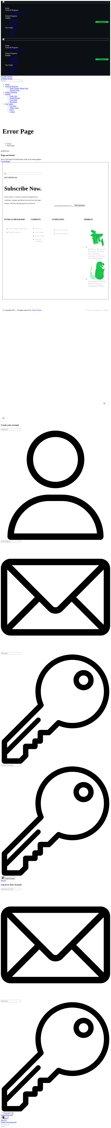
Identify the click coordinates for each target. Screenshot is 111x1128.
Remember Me (8, 1113)
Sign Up (4, 1120)
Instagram (97, 310)
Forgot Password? (7, 1115)
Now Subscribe (79, 205)
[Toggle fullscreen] (4, 1124)
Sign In (3, 880)
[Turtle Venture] (6, 76)
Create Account (9, 878)
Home (9, 144)
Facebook (88, 310)
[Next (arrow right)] (4, 1126)
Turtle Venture (37, 310)
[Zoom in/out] (2, 1124)
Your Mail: (50, 205)
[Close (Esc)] (8, 1124)
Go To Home (5, 161)
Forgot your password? (9, 1122)
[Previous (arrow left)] (2, 1126)
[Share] (6, 1124)
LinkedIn (105, 310)
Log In (6, 1118)
